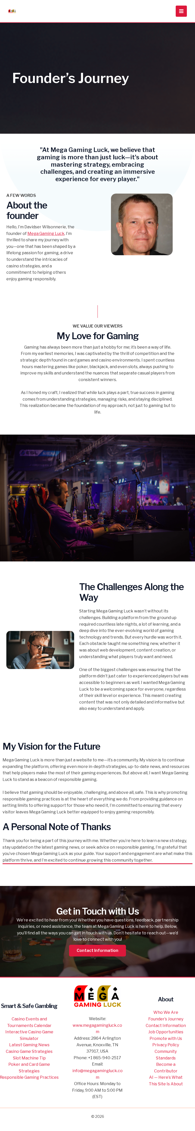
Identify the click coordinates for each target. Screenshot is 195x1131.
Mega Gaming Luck (45, 233)
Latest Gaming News (29, 1044)
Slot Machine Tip (29, 1058)
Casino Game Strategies (29, 1051)
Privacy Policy (165, 1044)
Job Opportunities (165, 1032)
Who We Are (165, 1012)
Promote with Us (166, 1038)
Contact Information (166, 1025)
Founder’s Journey (165, 1019)
